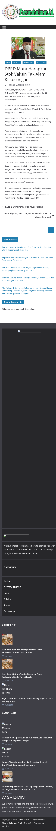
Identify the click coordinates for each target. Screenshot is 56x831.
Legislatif (16, 63)
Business (8, 581)
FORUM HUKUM (24, 85)
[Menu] (4, 27)
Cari (51, 230)
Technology (9, 611)
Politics (7, 599)
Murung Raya (28, 63)
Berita (8, 63)
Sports (7, 605)
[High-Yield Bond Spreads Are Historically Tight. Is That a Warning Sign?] (28, 688)
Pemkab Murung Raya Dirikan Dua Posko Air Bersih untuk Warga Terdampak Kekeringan (27, 739)
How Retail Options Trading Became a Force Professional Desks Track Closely (22, 651)
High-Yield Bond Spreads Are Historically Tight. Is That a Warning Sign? (27, 700)
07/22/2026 (9, 656)
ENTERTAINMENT (12, 587)
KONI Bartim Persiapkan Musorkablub (24, 206)
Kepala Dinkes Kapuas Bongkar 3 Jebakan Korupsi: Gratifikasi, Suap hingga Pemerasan (24, 763)
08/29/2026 (9, 744)
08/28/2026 (9, 769)
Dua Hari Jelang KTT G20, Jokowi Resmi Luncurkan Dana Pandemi (27, 215)
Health (7, 593)
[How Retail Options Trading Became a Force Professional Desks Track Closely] (28, 639)
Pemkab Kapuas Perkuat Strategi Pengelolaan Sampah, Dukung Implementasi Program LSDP (27, 788)
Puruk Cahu (41, 63)
